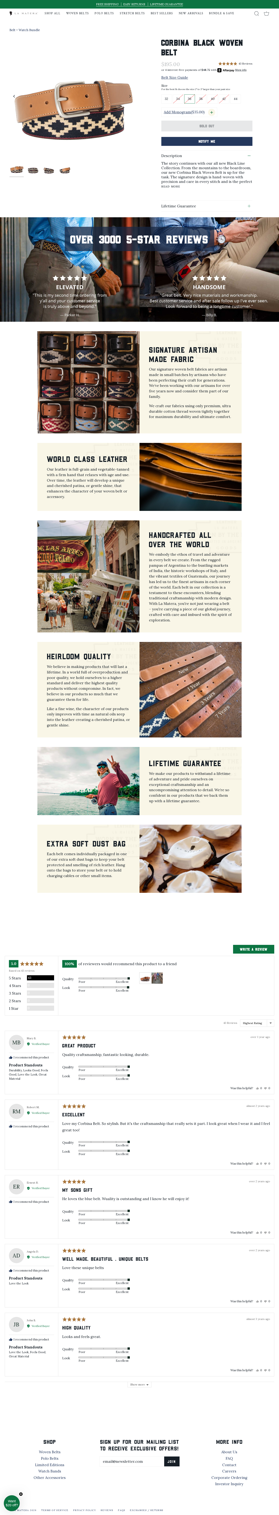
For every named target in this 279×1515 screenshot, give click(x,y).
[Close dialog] (208, 707)
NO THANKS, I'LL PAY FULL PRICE (102, 767)
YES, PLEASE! (102, 755)
